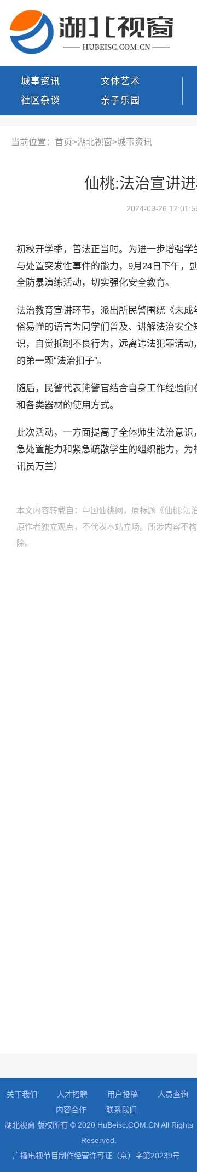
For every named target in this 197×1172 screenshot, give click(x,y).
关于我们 (22, 1094)
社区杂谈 (40, 100)
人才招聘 (72, 1094)
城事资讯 (40, 81)
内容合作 (71, 1109)
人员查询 (173, 1094)
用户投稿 (122, 1094)
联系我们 (121, 1109)
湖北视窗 (94, 142)
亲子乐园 (120, 100)
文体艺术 (120, 81)
